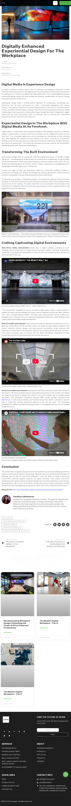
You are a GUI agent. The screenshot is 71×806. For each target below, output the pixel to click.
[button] (55, 524)
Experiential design (9, 524)
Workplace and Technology (11, 75)
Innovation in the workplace (12, 527)
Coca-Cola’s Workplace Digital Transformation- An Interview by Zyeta (38, 490)
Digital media (7, 518)
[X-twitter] (14, 731)
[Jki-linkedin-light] (9, 731)
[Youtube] (9, 735)
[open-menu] (55, 3)
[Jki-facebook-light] (4, 731)
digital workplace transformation (14, 521)
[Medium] (4, 735)
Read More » (8, 632)
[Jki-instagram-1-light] (19, 731)
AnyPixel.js (6, 400)
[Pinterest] (24, 731)
